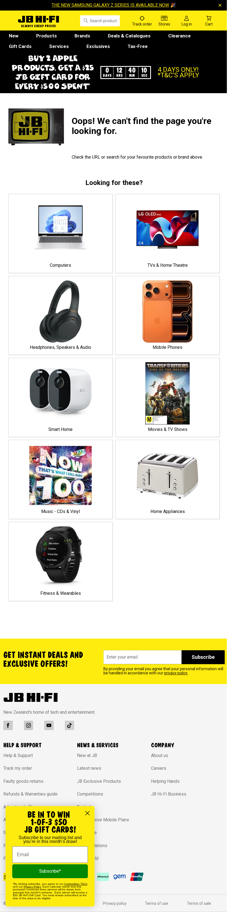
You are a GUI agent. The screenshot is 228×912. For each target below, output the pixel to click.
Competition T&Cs (75, 883)
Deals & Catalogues (129, 36)
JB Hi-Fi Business (166, 803)
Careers (155, 777)
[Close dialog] (87, 813)
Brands (82, 36)
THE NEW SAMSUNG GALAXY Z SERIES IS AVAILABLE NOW (108, 5)
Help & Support (18, 765)
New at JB (86, 765)
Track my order (17, 777)
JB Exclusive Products (98, 790)
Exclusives (98, 46)
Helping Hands (162, 790)
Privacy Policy (32, 886)
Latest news (88, 777)
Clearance (179, 36)
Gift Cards (20, 46)
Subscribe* (50, 871)
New (13, 36)
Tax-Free (138, 46)
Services (59, 46)
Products (46, 36)
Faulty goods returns (23, 790)
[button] (112, 77)
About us (156, 765)
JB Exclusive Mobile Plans (102, 829)
